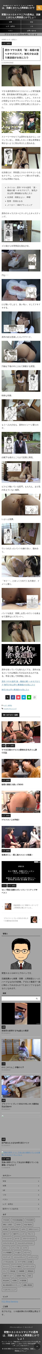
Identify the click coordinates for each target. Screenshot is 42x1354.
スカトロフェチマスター (25, 1243)
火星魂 (14, 1280)
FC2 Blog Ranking (10, 1301)
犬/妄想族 (23, 1280)
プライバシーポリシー (16, 1327)
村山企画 (6, 1280)
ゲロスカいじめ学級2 (10, 820)
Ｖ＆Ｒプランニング (10, 709)
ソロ (31, 26)
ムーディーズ (32, 1257)
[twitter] (7, 697)
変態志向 (30, 1271)
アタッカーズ (7, 1238)
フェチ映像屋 (7, 1252)
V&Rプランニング (18, 1234)
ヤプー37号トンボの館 (25, 1262)
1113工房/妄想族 (17, 1220)
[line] (29, 697)
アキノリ (30, 1234)
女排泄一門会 (20, 1276)
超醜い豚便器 (27, 1285)
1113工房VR (30, 1220)
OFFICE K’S (14, 1229)
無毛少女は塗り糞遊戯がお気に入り (15, 690)
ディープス (15, 1248)
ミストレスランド (19, 1257)
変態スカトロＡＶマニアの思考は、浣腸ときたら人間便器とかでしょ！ (18, 8)
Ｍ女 (31, 22)
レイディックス (29, 1266)
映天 (29, 1276)
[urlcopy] (34, 697)
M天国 (5, 1229)
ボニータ (27, 1252)
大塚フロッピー (8, 1276)
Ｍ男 (10, 22)
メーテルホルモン (8, 1262)
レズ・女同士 (10, 26)
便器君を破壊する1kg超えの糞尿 (15, 1031)
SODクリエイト (34, 1229)
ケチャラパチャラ (8, 1243)
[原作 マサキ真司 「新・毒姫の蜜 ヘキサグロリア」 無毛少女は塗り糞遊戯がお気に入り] (24, 697)
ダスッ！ (6, 1248)
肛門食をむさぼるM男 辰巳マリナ (15, 1143)
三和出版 (12, 1271)
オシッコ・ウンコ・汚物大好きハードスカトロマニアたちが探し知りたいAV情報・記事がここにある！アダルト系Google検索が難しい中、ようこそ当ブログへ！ (21, 1343)
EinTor (19, 1224)
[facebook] (13, 697)
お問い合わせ (31, 30)
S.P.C (23, 1229)
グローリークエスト (29, 1238)
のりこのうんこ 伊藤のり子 (13, 1067)
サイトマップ (29, 1327)
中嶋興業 (21, 1271)
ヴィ (4, 1271)
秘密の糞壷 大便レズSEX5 (12, 784)
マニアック (6, 1257)
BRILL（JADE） (8, 1224)
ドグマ (25, 1248)
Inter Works (28, 1224)
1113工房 (6, 1220)
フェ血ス (18, 1252)
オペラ (17, 1238)
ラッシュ (6, 1266)
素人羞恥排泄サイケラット (11, 1285)
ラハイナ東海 (16, 1266)
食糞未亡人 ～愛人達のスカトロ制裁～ (17, 855)
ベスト (10, 30)
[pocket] (18, 697)
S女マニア (6, 1234)
